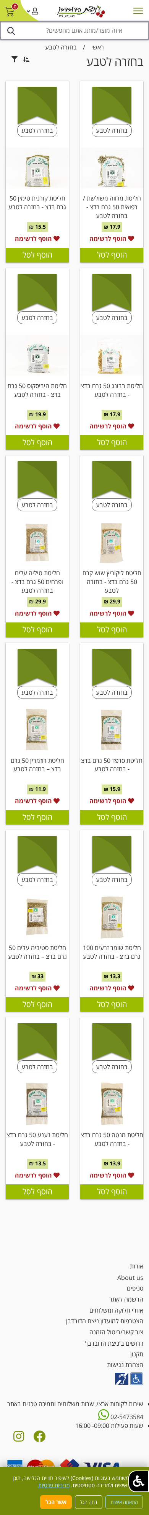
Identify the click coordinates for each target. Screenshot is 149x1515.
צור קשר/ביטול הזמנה (116, 1332)
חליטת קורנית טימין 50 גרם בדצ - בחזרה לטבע (37, 202)
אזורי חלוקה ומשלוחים (116, 1310)
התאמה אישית (124, 1502)
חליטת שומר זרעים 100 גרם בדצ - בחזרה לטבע (112, 952)
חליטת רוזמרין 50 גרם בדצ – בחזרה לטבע (37, 764)
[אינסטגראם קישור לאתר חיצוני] (19, 1438)
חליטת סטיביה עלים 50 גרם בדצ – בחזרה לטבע (37, 952)
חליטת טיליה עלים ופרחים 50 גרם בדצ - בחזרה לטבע (37, 582)
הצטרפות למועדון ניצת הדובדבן (104, 1321)
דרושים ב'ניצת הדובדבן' (114, 1343)
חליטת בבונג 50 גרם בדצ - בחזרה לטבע (112, 390)
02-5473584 (126, 1417)
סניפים (135, 1288)
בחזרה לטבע (61, 47)
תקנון (136, 1354)
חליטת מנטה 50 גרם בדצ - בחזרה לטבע (112, 1139)
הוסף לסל (112, 255)
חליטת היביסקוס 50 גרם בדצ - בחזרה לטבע (37, 390)
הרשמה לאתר (126, 1299)
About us (130, 1277)
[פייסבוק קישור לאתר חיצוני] (39, 1438)
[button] (138, 1481)
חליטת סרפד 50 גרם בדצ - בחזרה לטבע (112, 764)
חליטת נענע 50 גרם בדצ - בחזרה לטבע (37, 1139)
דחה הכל (88, 1502)
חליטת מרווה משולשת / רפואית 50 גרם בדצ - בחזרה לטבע (112, 207)
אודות (136, 1266)
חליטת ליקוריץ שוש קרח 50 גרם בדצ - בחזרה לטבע (112, 582)
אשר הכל (55, 1501)
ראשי (97, 47)
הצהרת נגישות (125, 1365)
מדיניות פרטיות (54, 1485)
